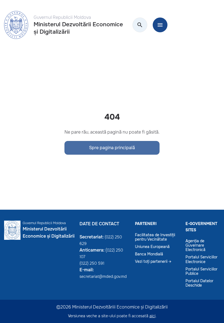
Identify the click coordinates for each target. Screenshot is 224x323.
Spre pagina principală (112, 148)
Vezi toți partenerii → (153, 261)
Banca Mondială (149, 254)
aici (152, 315)
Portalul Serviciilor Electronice (201, 259)
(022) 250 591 (91, 263)
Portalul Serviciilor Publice (201, 271)
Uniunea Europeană (152, 246)
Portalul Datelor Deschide (199, 283)
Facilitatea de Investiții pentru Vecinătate (155, 237)
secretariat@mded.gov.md (103, 276)
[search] (140, 25)
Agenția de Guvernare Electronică (195, 245)
